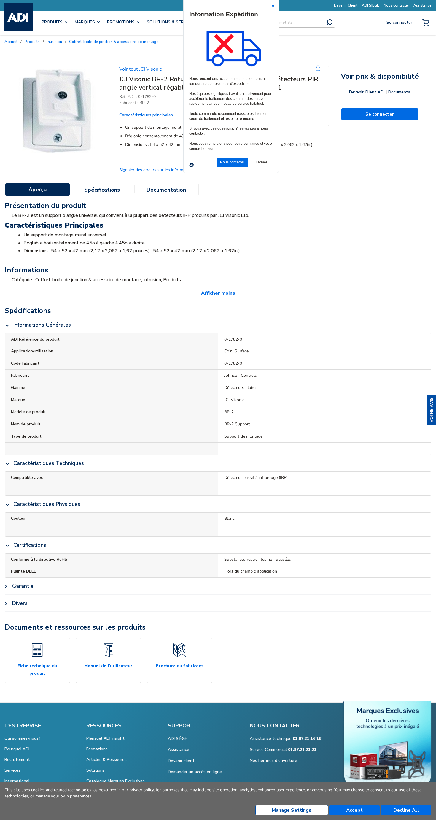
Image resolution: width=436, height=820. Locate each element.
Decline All (406, 810)
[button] (431, 410)
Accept (354, 810)
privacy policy (141, 790)
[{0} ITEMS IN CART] (427, 23)
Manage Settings (291, 810)
